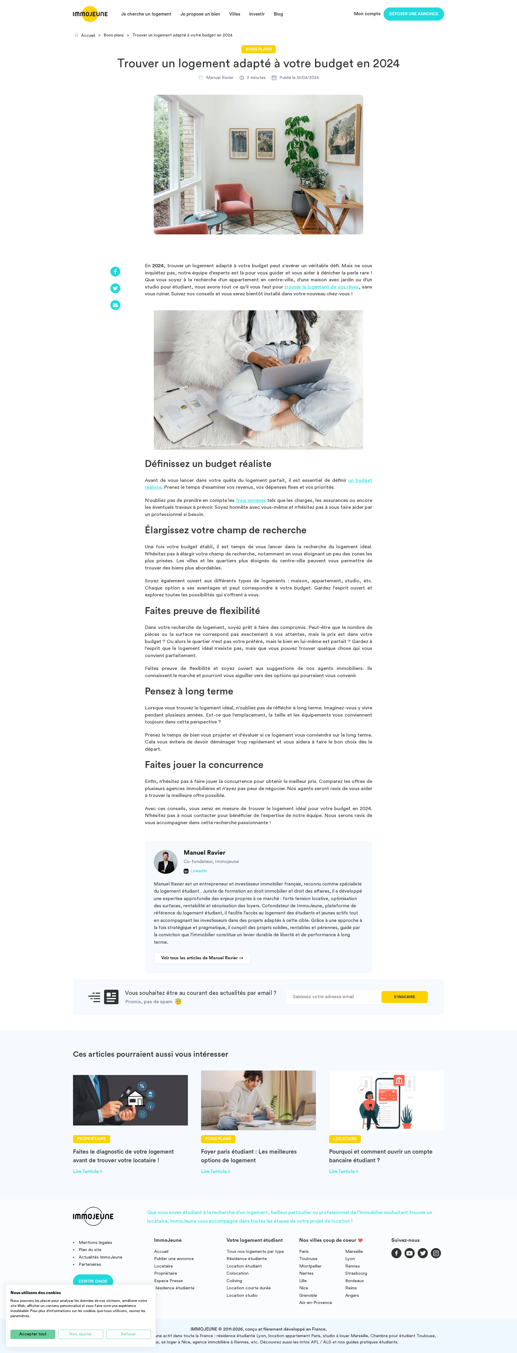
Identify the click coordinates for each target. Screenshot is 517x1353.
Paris (304, 1251)
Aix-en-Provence (315, 1302)
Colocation (237, 1273)
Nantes (306, 1273)
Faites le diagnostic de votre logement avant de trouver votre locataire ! (123, 1156)
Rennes (352, 1266)
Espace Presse (168, 1281)
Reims (351, 1288)
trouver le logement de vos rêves (322, 286)
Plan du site (90, 1249)
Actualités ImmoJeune (100, 1257)
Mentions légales (95, 1242)
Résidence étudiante (174, 1288)
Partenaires (90, 1264)
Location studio (242, 1295)
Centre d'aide (93, 1281)
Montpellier (310, 1266)
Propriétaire (165, 1273)
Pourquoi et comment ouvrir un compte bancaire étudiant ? (381, 1156)
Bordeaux (354, 1281)
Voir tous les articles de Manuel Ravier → (202, 958)
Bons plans (259, 49)
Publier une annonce (174, 1258)
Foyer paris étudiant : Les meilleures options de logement (249, 1156)
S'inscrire (404, 997)
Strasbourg (356, 1273)
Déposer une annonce (413, 14)
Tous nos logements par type (255, 1251)
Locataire (163, 1266)
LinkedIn (199, 871)
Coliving (234, 1281)
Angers (352, 1295)
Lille (303, 1281)
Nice (303, 1288)
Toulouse (308, 1258)
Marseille (354, 1251)
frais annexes (251, 500)
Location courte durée (248, 1288)
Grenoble (308, 1295)
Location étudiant (244, 1266)
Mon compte (367, 14)
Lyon (350, 1258)
